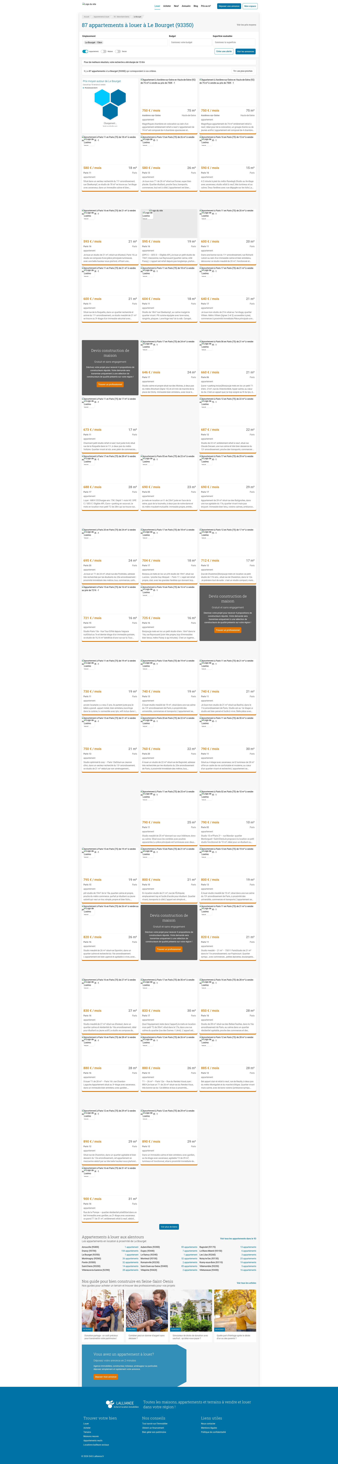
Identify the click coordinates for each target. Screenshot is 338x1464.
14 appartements (130, 1266)
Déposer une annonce (229, 6)
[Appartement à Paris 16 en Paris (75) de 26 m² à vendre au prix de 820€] (110, 919)
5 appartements (248, 1266)
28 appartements (130, 1270)
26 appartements (130, 1258)
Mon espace (250, 6)
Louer (157, 6)
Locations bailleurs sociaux (96, 1445)
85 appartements (189, 1266)
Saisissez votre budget (181, 42)
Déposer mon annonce (105, 1377)
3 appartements (248, 1254)
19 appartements (248, 1262)
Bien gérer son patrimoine (154, 1432)
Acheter (167, 6)
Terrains (87, 1432)
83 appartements (189, 1247)
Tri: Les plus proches (242, 71)
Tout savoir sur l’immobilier (154, 1423)
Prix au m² (206, 6)
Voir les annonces (245, 51)
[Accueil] (92, 6)
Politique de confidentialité (213, 1432)
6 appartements (248, 1251)
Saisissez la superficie (225, 42)
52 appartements (189, 1258)
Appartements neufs (92, 1440)
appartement (94, 51)
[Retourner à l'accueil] (111, 1404)
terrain (124, 51)
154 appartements (129, 1251)
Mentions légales (209, 1428)
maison (110, 51)
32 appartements (130, 1262)
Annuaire (186, 6)
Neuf (176, 6)
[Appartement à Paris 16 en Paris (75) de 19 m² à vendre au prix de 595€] (169, 223)
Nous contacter (208, 1423)
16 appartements (248, 1270)
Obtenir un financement (153, 1428)
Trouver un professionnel (110, 384)
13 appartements (248, 1247)
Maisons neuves (91, 1436)
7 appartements (190, 1251)
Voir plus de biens (169, 1227)
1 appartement (131, 1247)
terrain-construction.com (110, 126)
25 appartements (248, 1258)
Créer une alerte (224, 51)
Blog (196, 6)
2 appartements (190, 1262)
